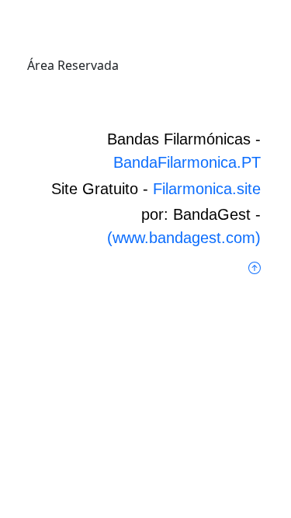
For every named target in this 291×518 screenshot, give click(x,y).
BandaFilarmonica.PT (187, 162)
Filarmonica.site (207, 188)
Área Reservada (73, 65)
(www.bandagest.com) (184, 237)
